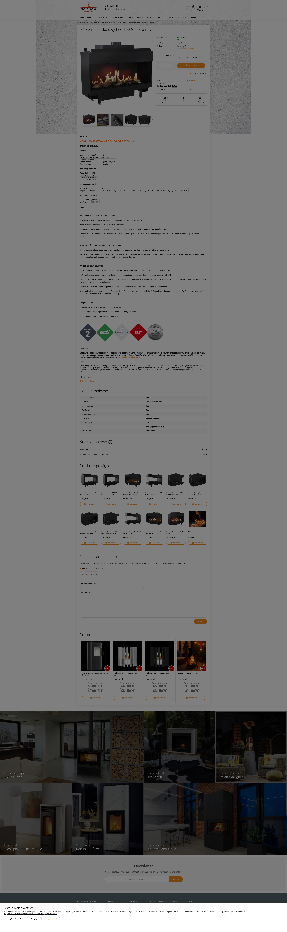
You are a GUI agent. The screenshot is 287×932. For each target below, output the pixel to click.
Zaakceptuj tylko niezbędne (15, 919)
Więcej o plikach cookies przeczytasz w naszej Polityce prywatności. (30, 914)
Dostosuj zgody (34, 919)
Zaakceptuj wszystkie (50, 919)
